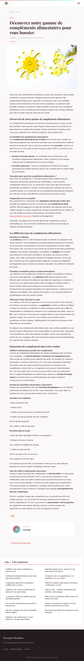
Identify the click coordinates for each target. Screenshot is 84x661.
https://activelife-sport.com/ (21, 216)
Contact (27, 649)
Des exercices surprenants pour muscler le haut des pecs (21, 604)
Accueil (12, 12)
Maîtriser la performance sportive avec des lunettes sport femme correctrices (60, 604)
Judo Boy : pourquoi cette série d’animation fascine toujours (21, 611)
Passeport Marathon (13, 637)
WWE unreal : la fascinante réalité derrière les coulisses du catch (61, 597)
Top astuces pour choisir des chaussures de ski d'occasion (61, 611)
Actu (17, 12)
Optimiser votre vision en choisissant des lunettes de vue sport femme (20, 591)
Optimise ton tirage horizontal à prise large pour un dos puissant (21, 577)
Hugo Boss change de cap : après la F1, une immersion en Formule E (60, 570)
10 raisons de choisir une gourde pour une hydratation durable (21, 597)
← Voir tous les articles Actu (20, 543)
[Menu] (79, 3)
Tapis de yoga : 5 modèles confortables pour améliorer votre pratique (60, 591)
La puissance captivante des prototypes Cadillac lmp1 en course (19, 584)
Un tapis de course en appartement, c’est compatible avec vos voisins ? (59, 577)
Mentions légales (16, 649)
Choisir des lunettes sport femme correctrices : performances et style (61, 584)
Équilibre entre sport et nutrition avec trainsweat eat (19, 570)
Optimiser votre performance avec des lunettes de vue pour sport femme (19, 618)
